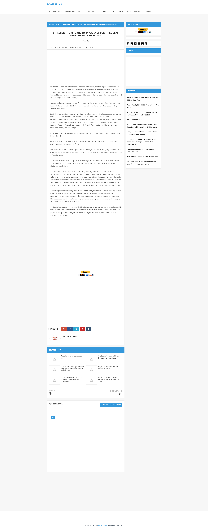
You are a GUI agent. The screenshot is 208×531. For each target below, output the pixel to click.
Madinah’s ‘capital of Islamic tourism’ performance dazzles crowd (108, 379)
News (91, 47)
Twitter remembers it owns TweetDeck (142, 157)
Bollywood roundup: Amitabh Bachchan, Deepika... (108, 368)
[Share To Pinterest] (82, 329)
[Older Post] (120, 394)
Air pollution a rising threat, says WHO (72, 357)
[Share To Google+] (64, 329)
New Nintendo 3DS (134, 120)
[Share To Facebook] (70, 329)
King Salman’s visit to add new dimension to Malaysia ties (108, 357)
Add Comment (77, 47)
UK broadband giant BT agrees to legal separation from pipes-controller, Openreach (142, 141)
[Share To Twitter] (76, 329)
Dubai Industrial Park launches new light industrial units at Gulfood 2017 (71, 379)
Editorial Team (70, 336)
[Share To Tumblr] (88, 329)
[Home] (49, 12)
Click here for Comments (111, 405)
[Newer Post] (50, 393)
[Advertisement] (86, 70)
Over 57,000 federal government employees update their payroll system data (72, 369)
